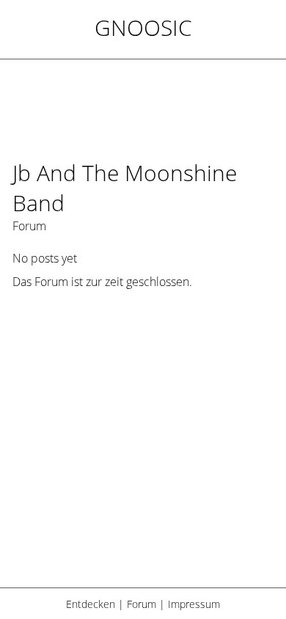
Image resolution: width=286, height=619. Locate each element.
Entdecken (90, 604)
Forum (141, 604)
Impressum (194, 604)
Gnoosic (143, 27)
